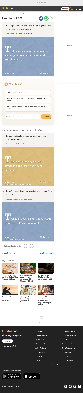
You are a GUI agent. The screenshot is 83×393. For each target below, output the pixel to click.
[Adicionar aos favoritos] (52, 18)
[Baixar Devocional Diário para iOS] (31, 376)
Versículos (41, 331)
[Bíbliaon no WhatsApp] (65, 386)
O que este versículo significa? (17, 92)
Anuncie (55, 364)
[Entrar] (72, 9)
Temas (41, 356)
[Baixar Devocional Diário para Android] (11, 376)
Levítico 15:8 (9, 253)
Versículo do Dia (41, 340)
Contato (68, 356)
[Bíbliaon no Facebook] (79, 386)
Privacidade (41, 360)
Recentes (68, 352)
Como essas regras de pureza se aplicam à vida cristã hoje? (25, 108)
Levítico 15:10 (46, 253)
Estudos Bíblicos (41, 336)
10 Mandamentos (68, 331)
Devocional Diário (68, 344)
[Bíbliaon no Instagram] (74, 386)
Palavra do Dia (41, 344)
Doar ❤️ (7, 341)
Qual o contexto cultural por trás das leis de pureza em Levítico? (26, 99)
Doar (65, 9)
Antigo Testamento (41, 348)
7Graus (13, 387)
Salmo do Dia (68, 340)
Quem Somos (68, 360)
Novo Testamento (68, 348)
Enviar (46, 116)
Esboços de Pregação (68, 336)
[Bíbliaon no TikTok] (70, 386)
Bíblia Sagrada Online (10, 10)
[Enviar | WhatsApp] (46, 18)
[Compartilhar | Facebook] (41, 18)
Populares (41, 352)
